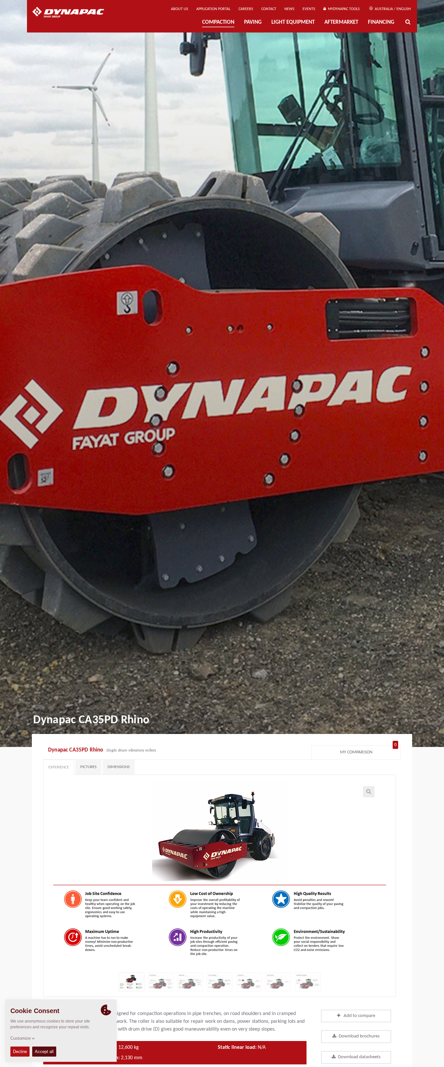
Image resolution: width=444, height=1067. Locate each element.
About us (179, 9)
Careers (246, 9)
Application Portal (213, 9)
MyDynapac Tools (343, 9)
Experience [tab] (58, 767)
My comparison (368, 751)
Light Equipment (293, 22)
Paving (253, 22)
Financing (381, 22)
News (289, 9)
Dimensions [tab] (119, 767)
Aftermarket (341, 22)
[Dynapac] (73, 13)
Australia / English (392, 9)
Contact (268, 9)
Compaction (218, 22)
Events (309, 9)
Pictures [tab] (88, 767)
